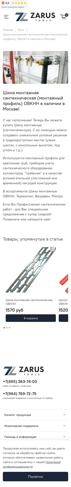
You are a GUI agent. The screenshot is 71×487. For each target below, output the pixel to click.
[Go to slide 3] (9, 327)
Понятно (35, 476)
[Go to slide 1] (4, 327)
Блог (21, 30)
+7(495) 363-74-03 (20, 381)
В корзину (31, 318)
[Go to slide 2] (6, 327)
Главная (8, 30)
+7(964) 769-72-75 (19, 393)
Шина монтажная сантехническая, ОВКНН (29, 302)
